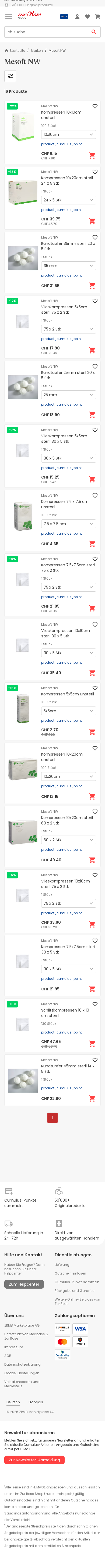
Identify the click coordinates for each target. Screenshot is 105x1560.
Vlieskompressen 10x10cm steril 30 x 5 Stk (65, 633)
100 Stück (49, 126)
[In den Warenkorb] (92, 156)
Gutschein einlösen (70, 1273)
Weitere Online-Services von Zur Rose (77, 1301)
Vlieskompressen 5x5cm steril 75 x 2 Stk (64, 309)
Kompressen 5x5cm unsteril (67, 694)
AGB (7, 1355)
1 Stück (46, 191)
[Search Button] (94, 32)
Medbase (37, 1334)
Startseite (17, 50)
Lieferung (62, 1264)
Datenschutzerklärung (22, 1364)
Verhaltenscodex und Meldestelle (22, 1383)
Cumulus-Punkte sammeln (77, 1282)
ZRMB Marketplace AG (22, 1325)
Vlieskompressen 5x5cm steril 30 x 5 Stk (64, 438)
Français (36, 1402)
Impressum (13, 1347)
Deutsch (13, 1402)
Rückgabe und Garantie (74, 1290)
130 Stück (48, 1024)
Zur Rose (11, 1338)
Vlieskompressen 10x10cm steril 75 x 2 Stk (65, 883)
